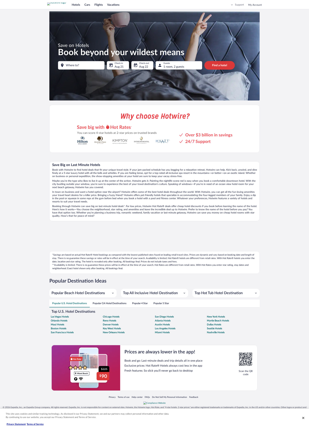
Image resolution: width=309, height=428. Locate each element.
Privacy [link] (112, 397)
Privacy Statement (16, 424)
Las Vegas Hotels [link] (60, 317)
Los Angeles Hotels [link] (165, 328)
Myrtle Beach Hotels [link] (218, 320)
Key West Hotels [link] (112, 328)
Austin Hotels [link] (162, 324)
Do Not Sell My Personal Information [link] (169, 397)
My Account (255, 5)
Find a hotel (219, 65)
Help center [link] (137, 397)
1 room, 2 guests (173, 66)
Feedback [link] (193, 397)
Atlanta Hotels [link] (163, 320)
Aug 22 (143, 66)
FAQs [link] (147, 397)
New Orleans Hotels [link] (114, 332)
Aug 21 (119, 66)
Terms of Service (35, 424)
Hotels (76, 4)
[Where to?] (81, 65)
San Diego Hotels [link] (164, 317)
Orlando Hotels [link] (59, 320)
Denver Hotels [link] (111, 324)
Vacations (113, 4)
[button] (83, 293)
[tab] (69, 303)
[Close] (303, 418)
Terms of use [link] (123, 397)
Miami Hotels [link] (162, 332)
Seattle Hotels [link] (214, 328)
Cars (87, 4)
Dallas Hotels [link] (214, 324)
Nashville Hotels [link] (216, 332)
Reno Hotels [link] (109, 320)
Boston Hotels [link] (58, 328)
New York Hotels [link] (216, 317)
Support (239, 5)
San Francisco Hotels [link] (62, 332)
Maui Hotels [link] (57, 324)
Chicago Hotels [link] (111, 317)
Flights (98, 4)
